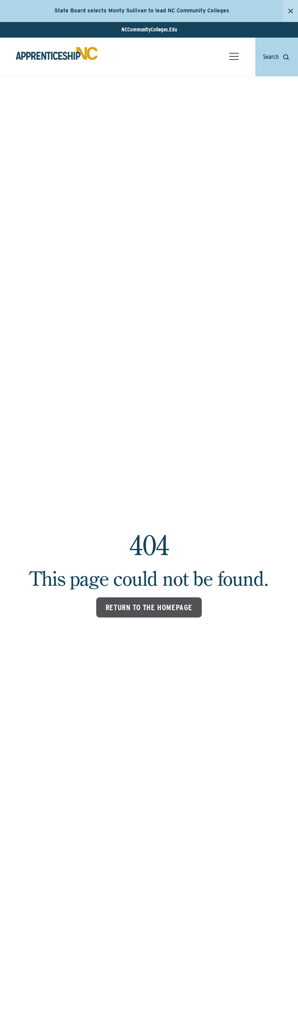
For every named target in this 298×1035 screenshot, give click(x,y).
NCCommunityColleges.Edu (149, 29)
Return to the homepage (149, 607)
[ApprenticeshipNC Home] (57, 56)
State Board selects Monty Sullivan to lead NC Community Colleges (141, 10)
